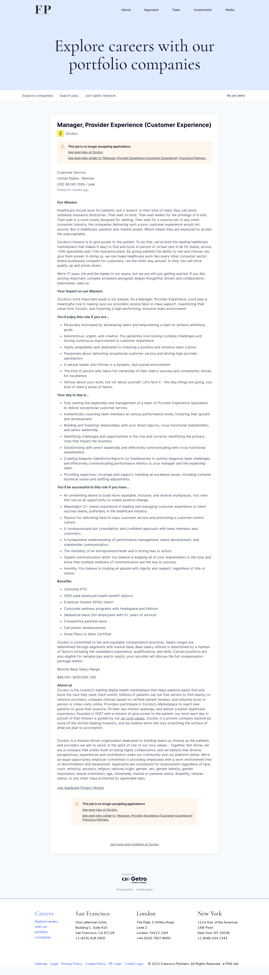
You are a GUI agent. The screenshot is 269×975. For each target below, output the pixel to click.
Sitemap (41, 964)
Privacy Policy (71, 964)
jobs (68, 95)
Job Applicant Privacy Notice (80, 788)
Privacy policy (124, 889)
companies (37, 95)
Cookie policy (145, 889)
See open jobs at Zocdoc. (86, 152)
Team (176, 10)
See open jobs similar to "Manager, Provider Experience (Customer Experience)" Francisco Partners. (137, 158)
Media (229, 10)
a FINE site (230, 964)
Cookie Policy (95, 964)
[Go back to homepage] (43, 10)
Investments (203, 10)
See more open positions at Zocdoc (134, 844)
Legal (54, 964)
